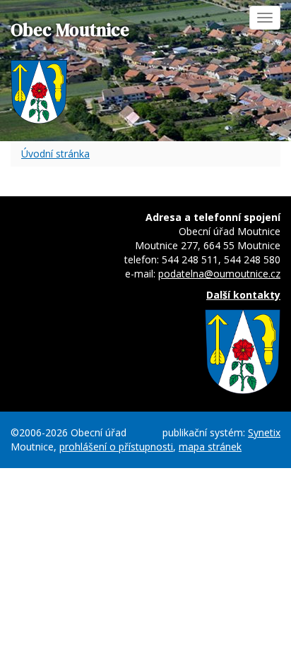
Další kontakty (243, 294)
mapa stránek (210, 446)
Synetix (264, 432)
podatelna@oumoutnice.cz (219, 273)
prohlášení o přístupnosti (116, 446)
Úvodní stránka (55, 153)
